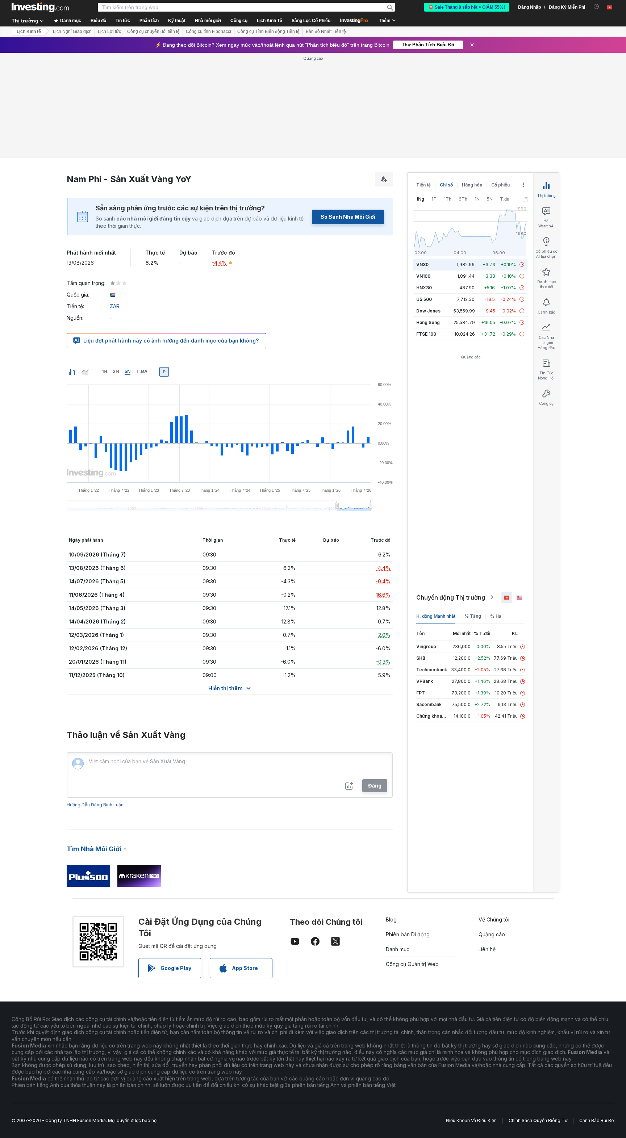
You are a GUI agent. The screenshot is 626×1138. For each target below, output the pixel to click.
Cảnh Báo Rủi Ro (596, 1120)
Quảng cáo (492, 934)
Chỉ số (446, 185)
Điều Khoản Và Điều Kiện (471, 1120)
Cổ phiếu (500, 185)
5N (127, 371)
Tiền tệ (423, 185)
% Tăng (472, 616)
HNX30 (424, 287)
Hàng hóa (472, 185)
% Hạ (495, 616)
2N (116, 371)
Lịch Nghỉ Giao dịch (72, 31)
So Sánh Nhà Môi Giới (348, 217)
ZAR (115, 306)
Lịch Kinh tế (29, 31)
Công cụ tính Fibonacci (208, 31)
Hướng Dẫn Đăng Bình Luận (95, 804)
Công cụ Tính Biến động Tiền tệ (268, 31)
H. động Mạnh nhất (435, 616)
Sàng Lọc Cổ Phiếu (311, 20)
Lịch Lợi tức (109, 31)
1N (104, 371)
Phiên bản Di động (408, 934)
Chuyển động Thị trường (450, 597)
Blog (391, 919)
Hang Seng (428, 322)
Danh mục (397, 949)
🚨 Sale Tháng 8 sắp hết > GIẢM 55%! (466, 7)
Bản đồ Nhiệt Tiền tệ (326, 31)
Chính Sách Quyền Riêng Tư (538, 1120)
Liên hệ (487, 949)
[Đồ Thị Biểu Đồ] (71, 372)
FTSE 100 (426, 334)
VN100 (423, 276)
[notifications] (596, 6)
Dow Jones (428, 311)
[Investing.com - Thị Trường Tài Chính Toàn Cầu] (40, 7)
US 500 (424, 299)
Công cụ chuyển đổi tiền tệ (153, 31)
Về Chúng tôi (494, 919)
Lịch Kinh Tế (269, 20)
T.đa (141, 371)
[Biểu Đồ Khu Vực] (85, 372)
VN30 (422, 264)
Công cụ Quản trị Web (412, 964)
